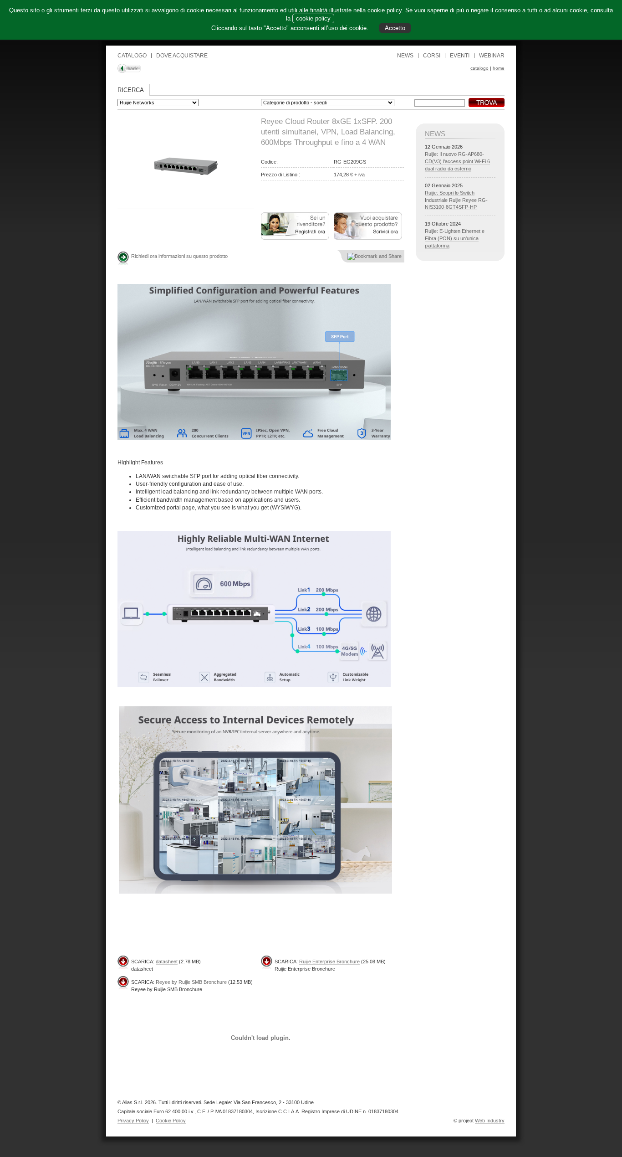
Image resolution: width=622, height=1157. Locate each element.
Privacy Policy (133, 1120)
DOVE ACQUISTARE (182, 55)
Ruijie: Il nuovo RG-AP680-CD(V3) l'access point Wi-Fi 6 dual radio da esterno (457, 161)
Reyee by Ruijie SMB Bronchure (191, 982)
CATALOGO (132, 55)
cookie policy (313, 18)
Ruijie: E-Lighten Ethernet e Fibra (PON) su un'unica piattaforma (454, 238)
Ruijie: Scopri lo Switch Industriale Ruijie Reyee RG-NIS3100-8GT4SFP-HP (456, 200)
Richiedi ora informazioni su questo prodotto (179, 256)
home (499, 68)
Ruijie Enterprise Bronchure (329, 961)
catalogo (479, 68)
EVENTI (459, 55)
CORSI (431, 55)
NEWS (405, 55)
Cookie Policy (171, 1120)
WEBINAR (492, 55)
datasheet (167, 961)
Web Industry (490, 1120)
